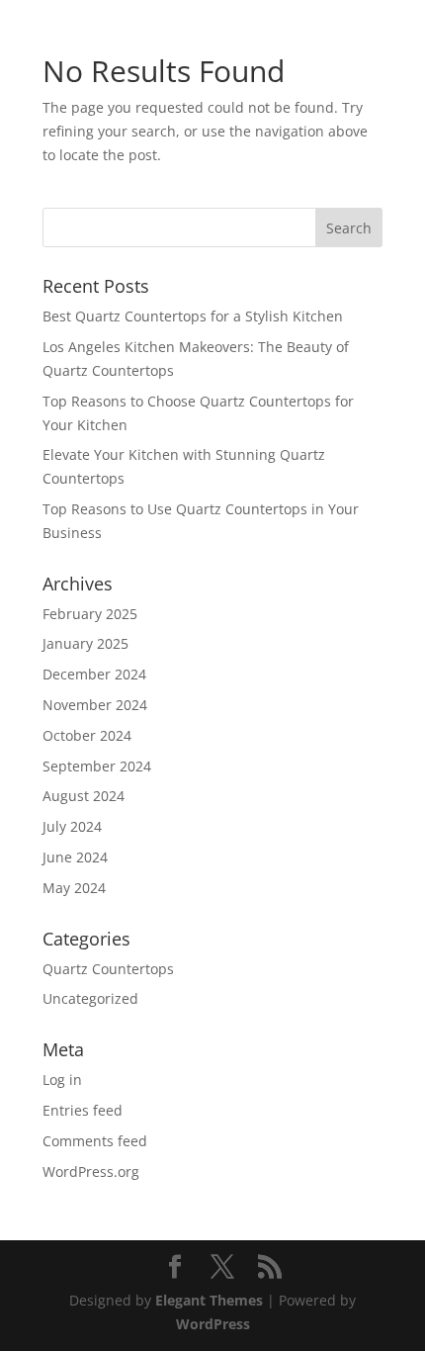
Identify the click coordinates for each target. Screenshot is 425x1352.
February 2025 (89, 613)
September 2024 (96, 766)
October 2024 (86, 735)
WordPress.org (90, 1171)
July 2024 (72, 826)
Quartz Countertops (108, 968)
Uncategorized (90, 998)
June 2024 (75, 857)
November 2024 (94, 704)
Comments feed (94, 1140)
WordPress (213, 1323)
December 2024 (94, 674)
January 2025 (85, 643)
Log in (62, 1079)
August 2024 (83, 795)
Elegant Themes (209, 1300)
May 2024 (74, 887)
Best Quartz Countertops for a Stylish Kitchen (192, 316)
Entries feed (82, 1110)
